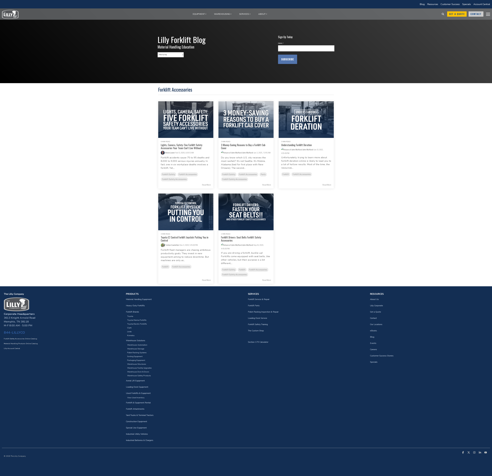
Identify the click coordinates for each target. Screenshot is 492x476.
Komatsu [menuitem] (131, 335)
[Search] (443, 14)
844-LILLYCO (14, 332)
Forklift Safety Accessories (174, 179)
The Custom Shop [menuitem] (256, 330)
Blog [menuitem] (422, 4)
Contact (475, 14)
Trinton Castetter (172, 245)
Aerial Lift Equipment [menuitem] (135, 380)
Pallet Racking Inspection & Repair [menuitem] (263, 311)
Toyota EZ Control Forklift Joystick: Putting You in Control (184, 238)
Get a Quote (457, 14)
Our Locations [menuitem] (376, 324)
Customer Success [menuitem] (450, 4)
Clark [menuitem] (129, 327)
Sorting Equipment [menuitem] (134, 356)
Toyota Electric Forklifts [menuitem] (137, 324)
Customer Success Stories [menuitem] (381, 355)
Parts (263, 174)
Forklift (286, 174)
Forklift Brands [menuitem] (132, 311)
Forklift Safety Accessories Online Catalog (20, 339)
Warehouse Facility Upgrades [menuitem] (139, 368)
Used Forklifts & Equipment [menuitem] (138, 393)
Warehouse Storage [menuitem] (135, 348)
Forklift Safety (168, 174)
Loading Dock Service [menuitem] (257, 318)
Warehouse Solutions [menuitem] (135, 340)
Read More (206, 185)
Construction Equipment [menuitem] (136, 421)
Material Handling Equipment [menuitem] (139, 299)
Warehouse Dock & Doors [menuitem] (138, 371)
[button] (488, 14)
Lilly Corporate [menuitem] (376, 305)
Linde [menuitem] (129, 331)
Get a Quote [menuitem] (375, 311)
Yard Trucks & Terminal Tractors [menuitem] (139, 415)
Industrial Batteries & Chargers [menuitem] (139, 440)
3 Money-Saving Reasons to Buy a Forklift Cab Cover (243, 146)
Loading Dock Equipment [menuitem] (137, 387)
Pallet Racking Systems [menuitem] (137, 352)
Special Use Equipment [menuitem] (136, 427)
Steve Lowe (169, 152)
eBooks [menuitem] (373, 330)
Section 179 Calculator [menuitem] (258, 342)
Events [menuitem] (373, 343)
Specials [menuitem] (466, 4)
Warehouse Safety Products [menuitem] (139, 375)
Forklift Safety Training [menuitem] (258, 324)
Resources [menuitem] (432, 4)
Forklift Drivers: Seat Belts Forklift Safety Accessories (241, 238)
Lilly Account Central (12, 348)
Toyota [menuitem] (130, 316)
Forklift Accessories (188, 174)
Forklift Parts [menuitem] (254, 305)
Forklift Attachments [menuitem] (135, 409)
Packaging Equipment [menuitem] (136, 360)
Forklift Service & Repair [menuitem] (258, 299)
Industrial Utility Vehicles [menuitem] (137, 434)
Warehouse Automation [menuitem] (137, 345)
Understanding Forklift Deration (296, 145)
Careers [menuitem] (373, 349)
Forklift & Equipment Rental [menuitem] (138, 402)
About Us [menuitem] (374, 299)
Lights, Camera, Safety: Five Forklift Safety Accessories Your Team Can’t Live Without (181, 146)
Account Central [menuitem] (481, 4)
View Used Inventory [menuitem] (135, 397)
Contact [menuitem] (373, 318)
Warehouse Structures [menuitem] (136, 364)
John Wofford (247, 152)
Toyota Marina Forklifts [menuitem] (136, 320)
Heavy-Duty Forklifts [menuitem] (135, 305)
